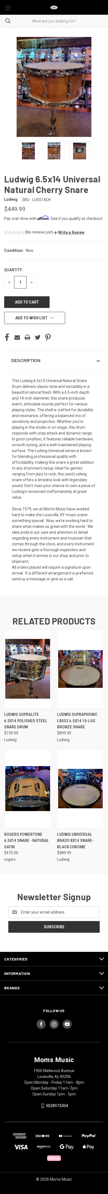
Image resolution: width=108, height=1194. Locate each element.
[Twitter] (37, 337)
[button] (69, 232)
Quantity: (13, 270)
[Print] (27, 337)
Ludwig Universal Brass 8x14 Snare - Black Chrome (75, 840)
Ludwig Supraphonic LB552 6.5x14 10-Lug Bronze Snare (77, 720)
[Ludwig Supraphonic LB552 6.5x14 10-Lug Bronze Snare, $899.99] (80, 668)
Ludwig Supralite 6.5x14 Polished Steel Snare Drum (25, 720)
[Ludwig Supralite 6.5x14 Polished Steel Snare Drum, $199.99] (27, 668)
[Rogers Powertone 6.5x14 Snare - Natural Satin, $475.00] (27, 788)
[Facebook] (7, 337)
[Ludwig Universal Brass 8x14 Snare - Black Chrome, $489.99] (80, 788)
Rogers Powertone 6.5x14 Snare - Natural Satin (26, 840)
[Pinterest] (48, 337)
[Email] (17, 337)
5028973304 (57, 1105)
